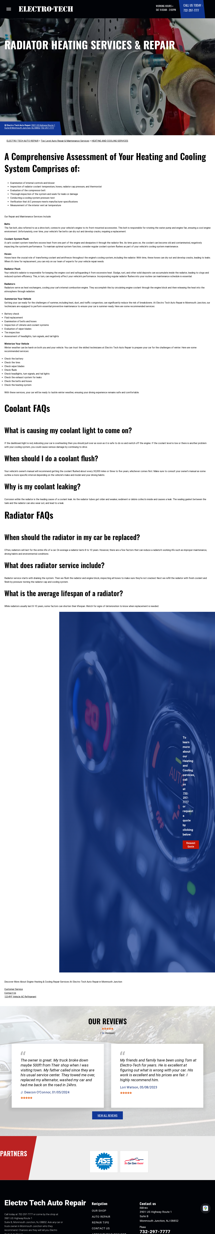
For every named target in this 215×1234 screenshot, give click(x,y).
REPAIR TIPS (100, 1222)
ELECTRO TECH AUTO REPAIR (22, 140)
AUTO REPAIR (101, 1216)
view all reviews (107, 1115)
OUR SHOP (99, 1210)
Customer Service (13, 989)
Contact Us (10, 993)
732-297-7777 (191, 10)
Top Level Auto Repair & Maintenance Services (65, 140)
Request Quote (190, 845)
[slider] (107, 1028)
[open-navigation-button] (8, 9)
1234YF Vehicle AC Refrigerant (20, 996)
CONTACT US (101, 1228)
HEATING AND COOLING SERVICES (110, 140)
